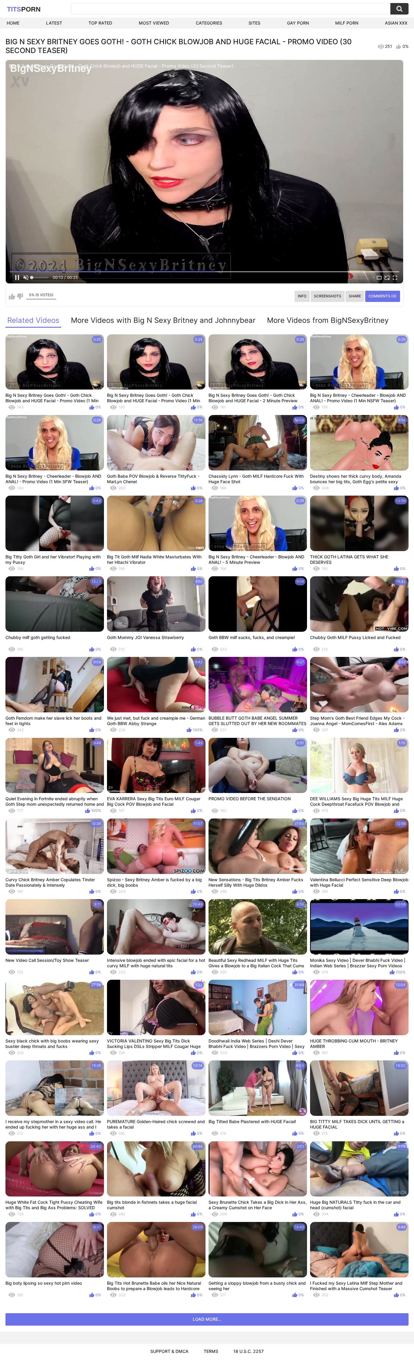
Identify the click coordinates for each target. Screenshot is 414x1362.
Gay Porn (298, 22)
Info (302, 296)
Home (13, 22)
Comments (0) (383, 296)
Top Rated (100, 22)
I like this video (12, 296)
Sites (254, 22)
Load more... (207, 1319)
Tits (24, 9)
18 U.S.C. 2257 (248, 1351)
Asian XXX (396, 22)
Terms (211, 1351)
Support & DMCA (169, 1351)
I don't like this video (20, 296)
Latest (54, 22)
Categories (209, 22)
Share (355, 296)
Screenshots (327, 296)
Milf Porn (346, 22)
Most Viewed (154, 22)
